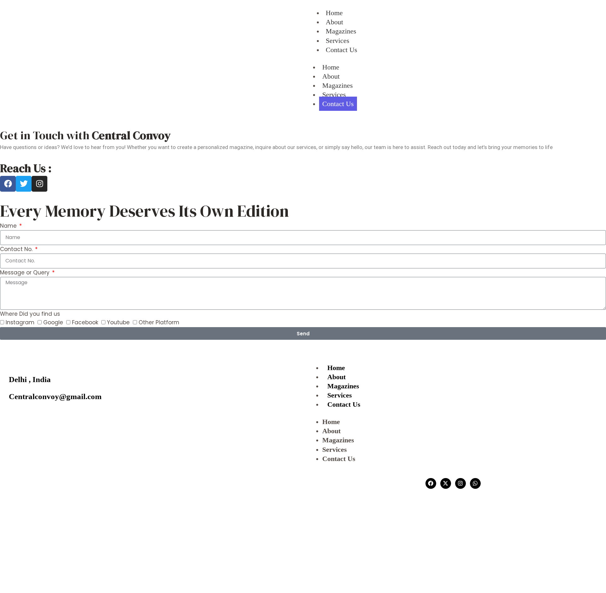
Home (330, 67)
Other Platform (159, 322)
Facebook (85, 322)
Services (334, 95)
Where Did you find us (30, 314)
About (331, 76)
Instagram (20, 322)
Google (53, 322)
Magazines (337, 85)
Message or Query (25, 272)
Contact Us (338, 104)
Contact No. (17, 249)
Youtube (118, 322)
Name (9, 226)
